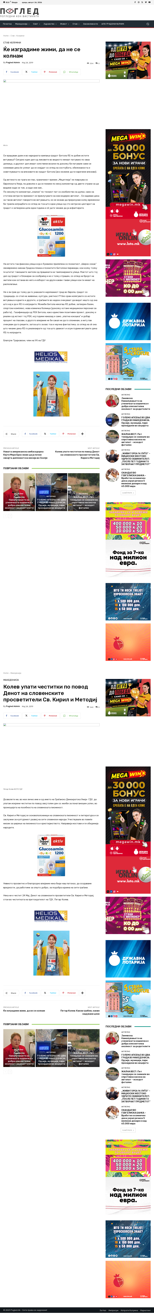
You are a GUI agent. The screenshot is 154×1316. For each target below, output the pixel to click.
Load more (127, 492)
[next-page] (10, 516)
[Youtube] (149, 2)
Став (12, 35)
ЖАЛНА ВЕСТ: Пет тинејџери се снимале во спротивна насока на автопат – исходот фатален (84, 502)
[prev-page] (5, 516)
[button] (147, 24)
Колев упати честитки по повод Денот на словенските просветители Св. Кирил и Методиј (77, 454)
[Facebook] (135, 2)
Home (6, 35)
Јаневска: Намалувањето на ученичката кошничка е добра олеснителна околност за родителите (19, 502)
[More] (82, 434)
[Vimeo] (146, 2)
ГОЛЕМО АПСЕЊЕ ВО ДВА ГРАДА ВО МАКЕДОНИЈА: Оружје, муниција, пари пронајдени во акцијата (51, 503)
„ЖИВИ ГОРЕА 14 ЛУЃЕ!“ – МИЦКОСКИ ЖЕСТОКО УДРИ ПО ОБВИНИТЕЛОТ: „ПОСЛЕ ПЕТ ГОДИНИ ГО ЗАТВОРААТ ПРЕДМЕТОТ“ (136, 459)
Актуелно (18, 494)
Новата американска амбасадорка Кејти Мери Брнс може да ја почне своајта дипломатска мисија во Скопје (25, 454)
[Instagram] (138, 2)
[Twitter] (142, 2)
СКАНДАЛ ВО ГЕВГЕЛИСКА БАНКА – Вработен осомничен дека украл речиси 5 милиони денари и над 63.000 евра (134, 479)
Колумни (20, 35)
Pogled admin (13, 62)
